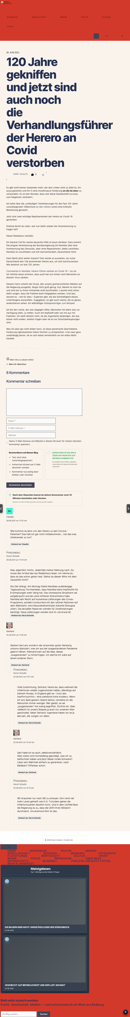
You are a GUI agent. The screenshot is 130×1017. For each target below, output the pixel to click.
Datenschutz (18, 861)
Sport (104, 856)
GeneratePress (79, 840)
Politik (84, 17)
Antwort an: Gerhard (20, 665)
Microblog (12, 17)
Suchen (43, 1014)
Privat (36, 858)
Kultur (79, 856)
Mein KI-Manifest (17, 364)
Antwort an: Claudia (19, 544)
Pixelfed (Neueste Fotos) (91, 861)
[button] (107, 36)
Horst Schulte (12, 556)
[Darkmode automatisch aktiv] (96, 36)
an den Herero (43, 207)
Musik (12, 858)
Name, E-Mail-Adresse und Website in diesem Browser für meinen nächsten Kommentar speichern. (45, 443)
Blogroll (50, 861)
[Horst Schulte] (7, 4)
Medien (63, 17)
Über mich (60, 835)
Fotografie (107, 853)
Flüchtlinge (17, 856)
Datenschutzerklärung (76, 835)
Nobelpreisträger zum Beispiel (59, 303)
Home (12, 851)
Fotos (10, 27)
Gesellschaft (39, 17)
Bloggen (106, 17)
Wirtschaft (50, 856)
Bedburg (78, 853)
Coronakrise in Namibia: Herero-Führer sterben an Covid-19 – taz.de (41, 271)
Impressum (49, 835)
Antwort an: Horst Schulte (22, 615)
